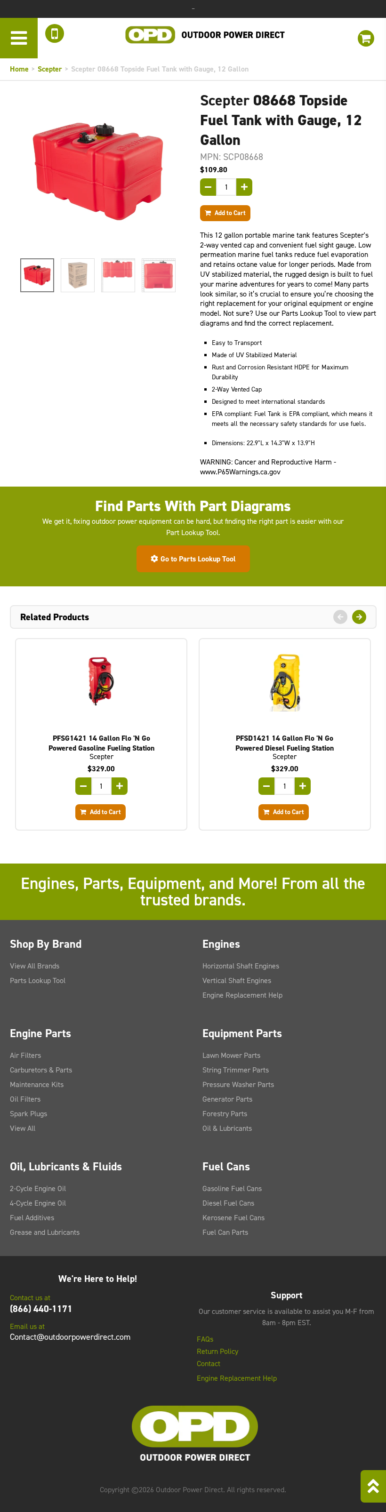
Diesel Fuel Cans (228, 1203)
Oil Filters (25, 1099)
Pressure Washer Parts (238, 1084)
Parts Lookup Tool (37, 980)
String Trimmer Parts (235, 1070)
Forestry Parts (224, 1114)
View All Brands (34, 966)
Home (19, 69)
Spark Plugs (28, 1114)
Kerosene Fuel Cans (233, 1218)
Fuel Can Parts (225, 1232)
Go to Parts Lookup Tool (198, 559)
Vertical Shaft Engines (236, 980)
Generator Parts (227, 1099)
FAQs (205, 1339)
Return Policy (217, 1351)
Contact (208, 1364)
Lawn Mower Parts (231, 1055)
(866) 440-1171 (41, 1308)
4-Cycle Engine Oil (38, 1203)
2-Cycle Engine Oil (38, 1188)
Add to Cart (229, 212)
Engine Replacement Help (242, 995)
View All (22, 1128)
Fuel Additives (32, 1218)
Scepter (50, 69)
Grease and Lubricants (45, 1232)
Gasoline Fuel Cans (232, 1188)
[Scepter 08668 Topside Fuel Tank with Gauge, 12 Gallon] (98, 171)
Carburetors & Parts (41, 1070)
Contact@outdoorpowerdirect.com (70, 1337)
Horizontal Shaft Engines (240, 966)
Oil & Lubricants (227, 1128)
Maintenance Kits (37, 1084)
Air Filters (25, 1055)
